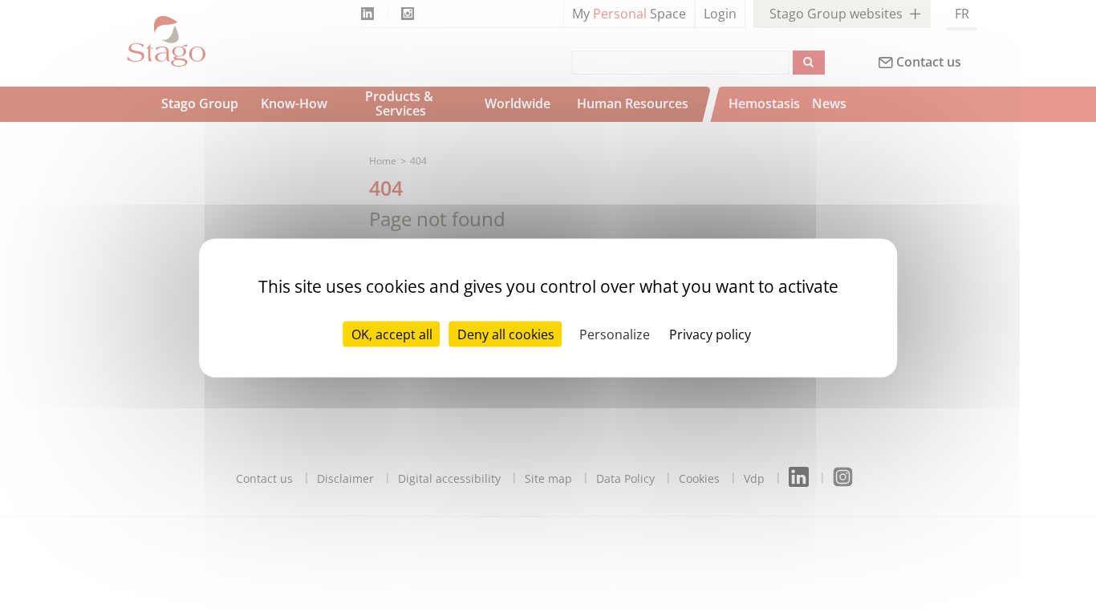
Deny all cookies (505, 334)
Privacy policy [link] (710, 334)
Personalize (614, 334)
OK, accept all (391, 334)
